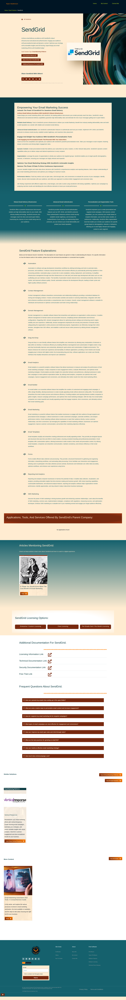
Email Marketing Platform (12, 789)
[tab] (63, 700)
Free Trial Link (25, 674)
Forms (30, 454)
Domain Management (35, 310)
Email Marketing (33, 409)
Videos (57, 955)
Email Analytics (33, 362)
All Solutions (27, 19)
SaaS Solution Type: (33, 51)
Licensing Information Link (31, 654)
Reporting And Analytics (36, 474)
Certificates (58, 951)
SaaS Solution (12, 10)
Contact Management (35, 290)
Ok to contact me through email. (33, 974)
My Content (104, 3)
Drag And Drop (33, 338)
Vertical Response (11, 815)
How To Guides (58, 958)
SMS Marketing (33, 494)
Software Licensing (93, 961)
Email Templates (34, 432)
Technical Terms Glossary (94, 965)
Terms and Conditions (96, 989)
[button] (23, 79)
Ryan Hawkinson (12, 4)
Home (95, 3)
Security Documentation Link (32, 667)
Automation (32, 263)
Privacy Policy (83, 989)
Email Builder (32, 385)
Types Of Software (93, 955)
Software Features (93, 958)
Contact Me (115, 3)
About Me (74, 951)
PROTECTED (28, 963)
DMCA (24, 963)
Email (24, 967)
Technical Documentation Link (33, 661)
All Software (91, 951)
